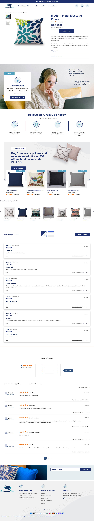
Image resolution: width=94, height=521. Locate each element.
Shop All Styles (18, 168)
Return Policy (44, 498)
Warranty (43, 503)
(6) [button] (46, 231)
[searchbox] (9, 384)
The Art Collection (11, 12)
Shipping (52, 27)
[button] (0, 211)
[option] (47, 86)
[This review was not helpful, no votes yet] (87, 400)
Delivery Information (46, 501)
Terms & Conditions (17, 516)
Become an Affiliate (46, 496)
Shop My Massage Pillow (24, 6)
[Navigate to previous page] (42, 458)
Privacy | (23, 516)
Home (6, 12)
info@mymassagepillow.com (26, 498)
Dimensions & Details (56, 56)
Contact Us (44, 493)
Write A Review (68, 370)
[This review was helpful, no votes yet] (85, 400)
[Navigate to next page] (52, 458)
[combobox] (23, 384)
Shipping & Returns (56, 51)
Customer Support (53, 6)
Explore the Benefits (40, 6)
